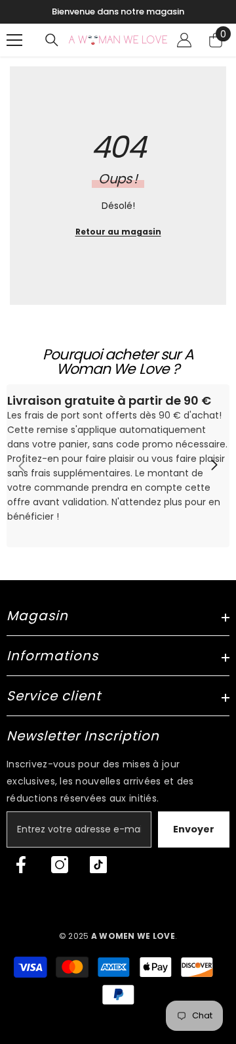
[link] (118, 465)
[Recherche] (52, 40)
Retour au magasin (118, 231)
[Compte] (184, 40)
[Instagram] (59, 864)
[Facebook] (21, 864)
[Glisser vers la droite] (213, 466)
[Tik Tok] (98, 864)
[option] (118, 12)
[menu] (14, 40)
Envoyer (193, 829)
